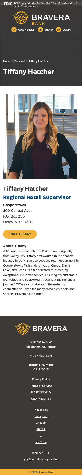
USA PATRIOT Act (41, 392)
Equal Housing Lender (43, 459)
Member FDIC (41, 453)
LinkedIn (57, 423)
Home (7, 61)
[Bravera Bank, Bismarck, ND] (41, 18)
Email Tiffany (20, 234)
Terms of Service (41, 386)
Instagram (57, 416)
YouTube (57, 442)
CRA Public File (55, 399)
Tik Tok (58, 429)
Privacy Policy (55, 379)
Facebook (57, 409)
